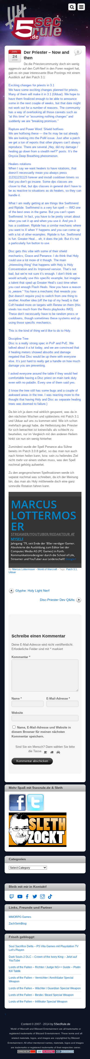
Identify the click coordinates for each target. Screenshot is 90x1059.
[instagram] (42, 895)
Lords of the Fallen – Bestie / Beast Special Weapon (41, 994)
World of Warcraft (47, 569)
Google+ (71, 559)
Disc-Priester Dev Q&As (57, 600)
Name (17, 698)
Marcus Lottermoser (43, 515)
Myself (17, 539)
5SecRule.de (62, 1024)
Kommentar (21, 657)
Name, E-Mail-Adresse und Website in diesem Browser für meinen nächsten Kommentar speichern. (41, 732)
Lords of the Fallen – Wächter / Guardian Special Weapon (45, 988)
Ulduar (12, 572)
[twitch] (12, 895)
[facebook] (27, 895)
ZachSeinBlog (18, 923)
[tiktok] (50, 895)
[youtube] (19, 895)
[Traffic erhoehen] (65, 1052)
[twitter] (35, 895)
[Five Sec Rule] (34, 39)
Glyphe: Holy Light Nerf (32, 590)
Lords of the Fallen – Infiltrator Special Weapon (38, 1001)
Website (17, 712)
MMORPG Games (20, 916)
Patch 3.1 (71, 569)
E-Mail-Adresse (58, 698)
